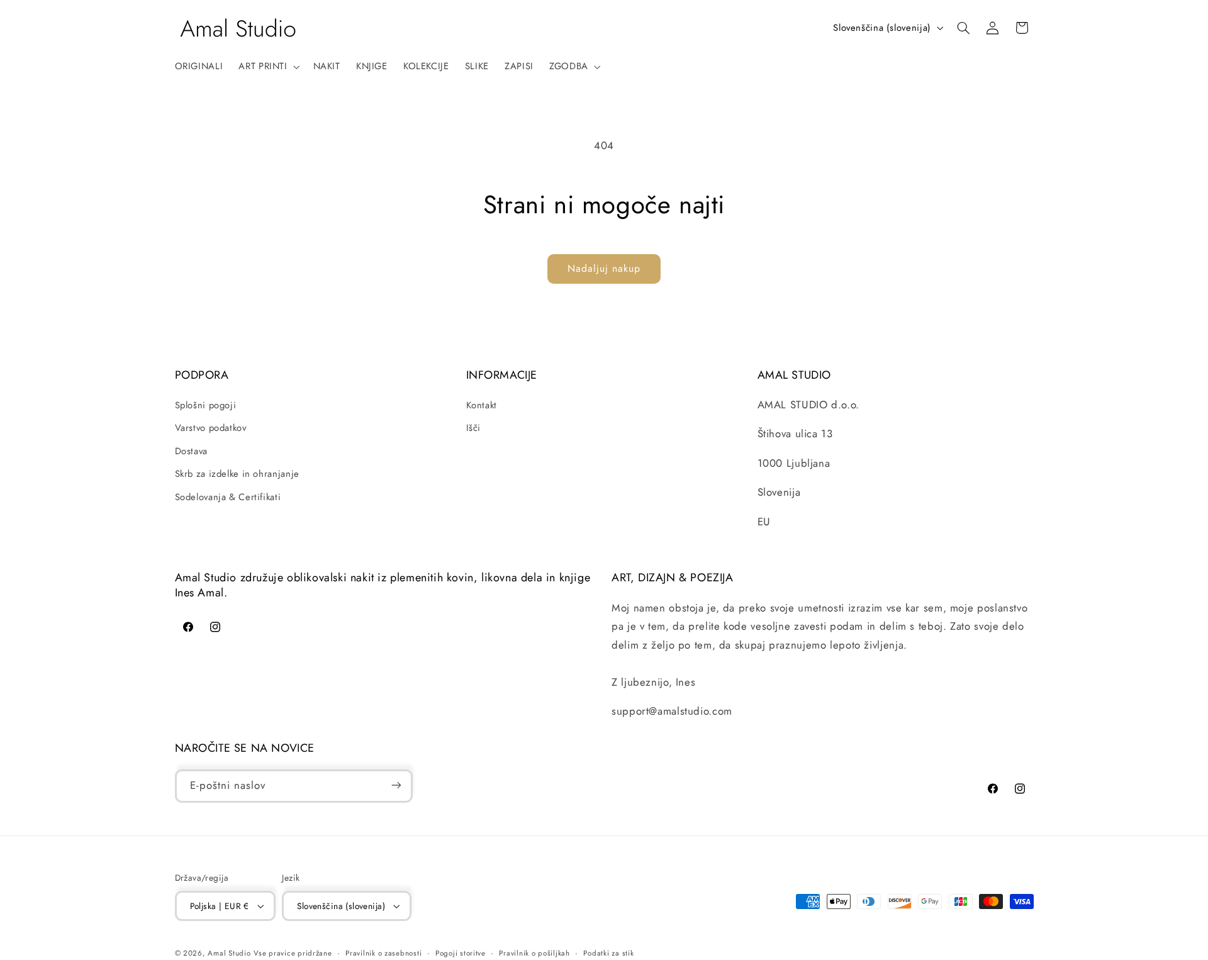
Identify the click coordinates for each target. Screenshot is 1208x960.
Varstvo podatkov (211, 428)
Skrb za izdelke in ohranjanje (237, 474)
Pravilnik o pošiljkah (534, 953)
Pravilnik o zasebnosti (383, 953)
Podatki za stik (608, 953)
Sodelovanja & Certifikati (228, 497)
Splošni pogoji (206, 405)
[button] (268, 67)
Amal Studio (229, 953)
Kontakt (481, 405)
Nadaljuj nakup (604, 268)
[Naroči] (395, 785)
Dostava (191, 451)
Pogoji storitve (460, 953)
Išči (473, 428)
